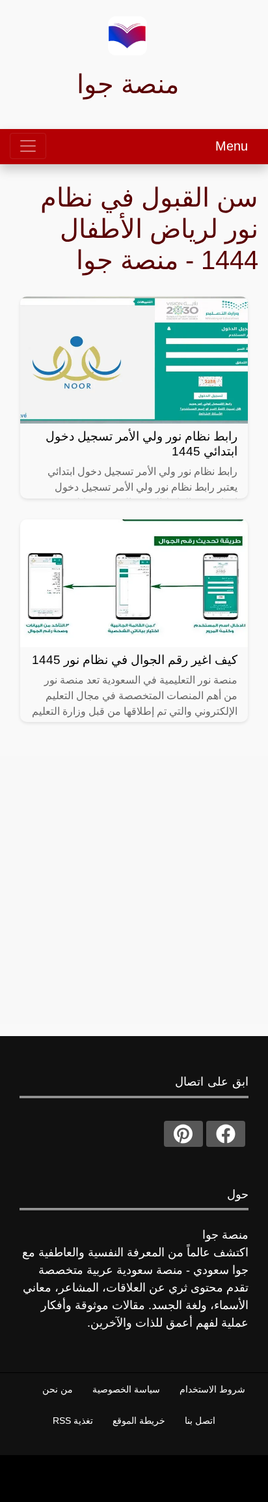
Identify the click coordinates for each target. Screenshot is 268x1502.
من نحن (57, 1389)
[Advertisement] (134, 890)
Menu (231, 146)
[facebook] (225, 1134)
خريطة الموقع (139, 1420)
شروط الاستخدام (212, 1389)
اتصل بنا (200, 1420)
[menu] (28, 146)
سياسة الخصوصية (126, 1389)
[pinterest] (183, 1134)
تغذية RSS (73, 1420)
